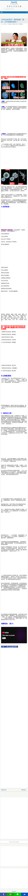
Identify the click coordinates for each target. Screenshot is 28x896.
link (16, 6)
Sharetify (14, 2)
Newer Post (3, 790)
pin (14, 6)
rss (18, 6)
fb (7, 6)
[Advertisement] (12, 29)
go (12, 6)
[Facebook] (3, 894)
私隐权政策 (14, 891)
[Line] (17, 894)
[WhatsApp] (10, 894)
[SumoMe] (24, 894)
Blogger (17, 841)
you (20, 6)
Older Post (23, 790)
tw (10, 6)
